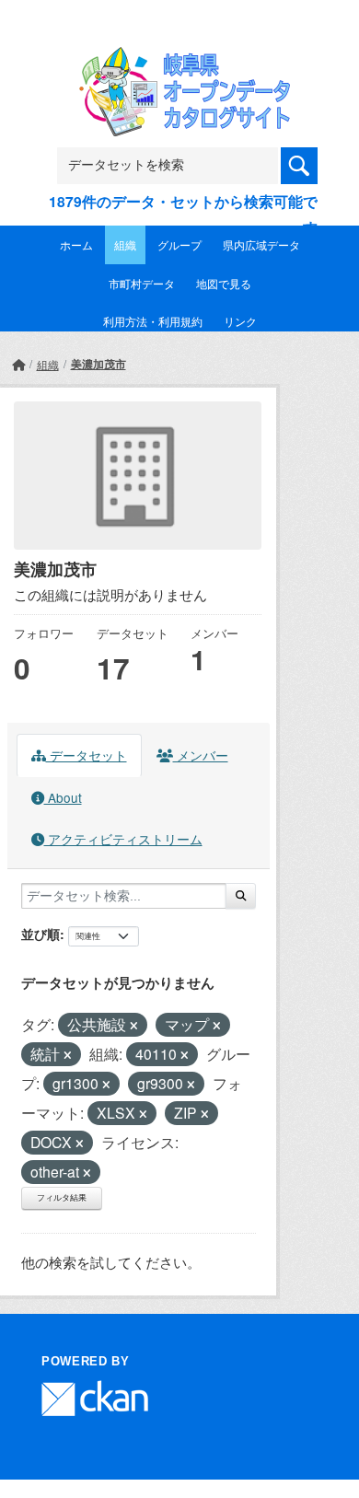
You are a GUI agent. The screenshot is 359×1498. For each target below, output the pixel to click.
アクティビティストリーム (123, 839)
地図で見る (223, 283)
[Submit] (241, 896)
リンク (240, 321)
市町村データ (142, 283)
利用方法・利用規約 (153, 321)
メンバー (200, 755)
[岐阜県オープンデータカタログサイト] (179, 58)
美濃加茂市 (98, 363)
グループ (179, 244)
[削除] (134, 1025)
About (63, 797)
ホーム (76, 244)
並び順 (40, 933)
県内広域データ (261, 244)
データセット (86, 755)
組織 (125, 244)
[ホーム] (18, 364)
